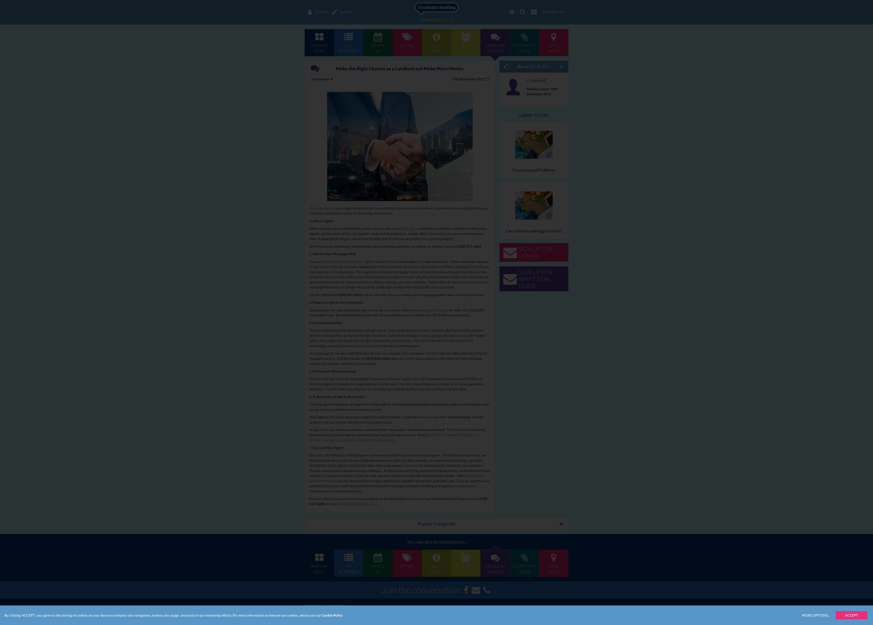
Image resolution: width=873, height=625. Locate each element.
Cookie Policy (332, 615)
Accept (851, 615)
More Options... (816, 615)
